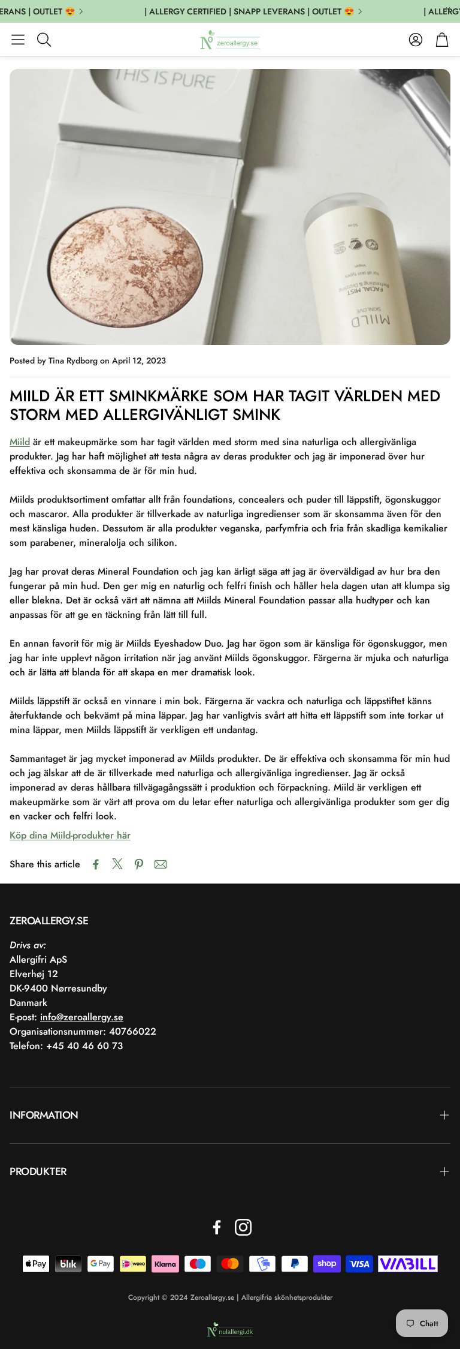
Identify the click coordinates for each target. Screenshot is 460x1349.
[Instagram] (243, 1227)
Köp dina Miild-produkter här (70, 835)
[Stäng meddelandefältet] (448, 9)
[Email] (161, 864)
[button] (18, 39)
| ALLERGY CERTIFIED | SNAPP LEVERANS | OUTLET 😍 (242, 11)
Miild (20, 442)
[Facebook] (216, 1227)
